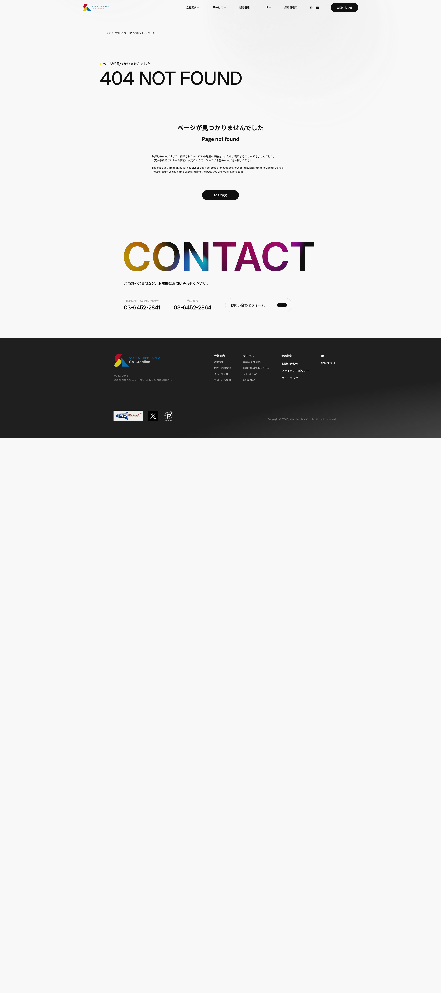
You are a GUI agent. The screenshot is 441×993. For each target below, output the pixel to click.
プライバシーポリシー (295, 371)
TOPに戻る (221, 195)
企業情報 (219, 362)
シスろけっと (250, 374)
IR (267, 7)
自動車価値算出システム (256, 368)
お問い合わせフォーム (247, 305)
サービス (218, 7)
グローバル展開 (222, 380)
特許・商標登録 (222, 368)
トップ (107, 32)
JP (311, 7)
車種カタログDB (251, 362)
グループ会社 (221, 374)
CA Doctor (249, 380)
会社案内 (191, 7)
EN (317, 7)
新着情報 (244, 7)
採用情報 (289, 7)
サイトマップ (289, 378)
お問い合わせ (344, 7)
